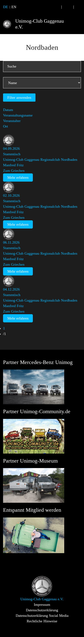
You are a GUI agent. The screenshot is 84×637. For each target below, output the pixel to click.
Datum (8, 110)
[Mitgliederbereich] (79, 7)
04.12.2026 (11, 289)
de (5, 7)
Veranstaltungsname (18, 115)
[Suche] (55, 7)
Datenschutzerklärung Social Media (42, 616)
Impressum (42, 605)
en (13, 7)
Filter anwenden (19, 97)
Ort (5, 126)
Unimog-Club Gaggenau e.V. (39, 24)
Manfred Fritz (13, 165)
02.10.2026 (11, 195)
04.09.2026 (11, 148)
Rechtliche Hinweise (42, 621)
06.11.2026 (11, 242)
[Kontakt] (67, 7)
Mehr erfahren (18, 177)
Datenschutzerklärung (42, 610)
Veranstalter (12, 121)
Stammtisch (11, 154)
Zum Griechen (13, 171)
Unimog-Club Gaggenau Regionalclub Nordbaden (40, 160)
